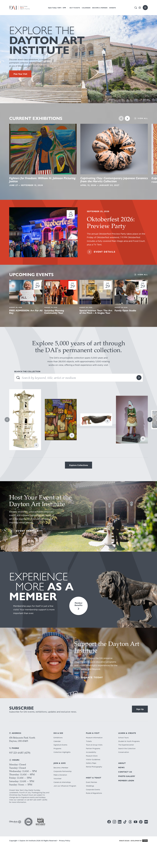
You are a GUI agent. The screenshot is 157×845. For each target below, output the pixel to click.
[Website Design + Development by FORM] (133, 840)
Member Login (126, 781)
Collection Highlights (62, 752)
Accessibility (91, 752)
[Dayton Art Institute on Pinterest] (141, 822)
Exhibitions (58, 738)
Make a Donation (60, 775)
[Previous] (121, 118)
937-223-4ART (35, 800)
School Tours (123, 738)
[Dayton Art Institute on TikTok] (125, 822)
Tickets (89, 741)
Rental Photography (94, 767)
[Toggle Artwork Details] (36, 445)
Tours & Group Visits (94, 745)
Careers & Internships (62, 782)
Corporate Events (93, 790)
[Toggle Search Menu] (135, 7)
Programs (57, 749)
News (121, 767)
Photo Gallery (126, 776)
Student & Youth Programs (129, 741)
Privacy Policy (64, 840)
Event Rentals (91, 782)
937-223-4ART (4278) (19, 752)
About (122, 763)
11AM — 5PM (57, 8)
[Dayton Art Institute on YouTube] (135, 822)
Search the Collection (127, 749)
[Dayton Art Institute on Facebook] (109, 822)
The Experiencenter (126, 745)
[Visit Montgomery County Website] (40, 821)
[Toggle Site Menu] (145, 7)
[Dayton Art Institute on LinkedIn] (119, 822)
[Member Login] (140, 7)
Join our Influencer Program (65, 786)
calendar (20, 800)
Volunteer (57, 779)
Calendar (86, 8)
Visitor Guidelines (93, 760)
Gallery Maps (91, 763)
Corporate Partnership (62, 771)
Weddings (90, 786)
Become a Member (99, 8)
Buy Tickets (75, 8)
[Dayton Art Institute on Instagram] (114, 822)
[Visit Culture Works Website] (28, 821)
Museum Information (94, 738)
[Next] (127, 118)
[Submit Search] (138, 377)
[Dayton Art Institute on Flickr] (146, 822)
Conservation (123, 752)
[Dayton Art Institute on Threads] (130, 822)
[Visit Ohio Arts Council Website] (15, 821)
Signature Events (60, 745)
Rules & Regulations (94, 793)
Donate (112, 8)
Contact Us (125, 772)
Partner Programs (93, 749)
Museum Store (91, 756)
